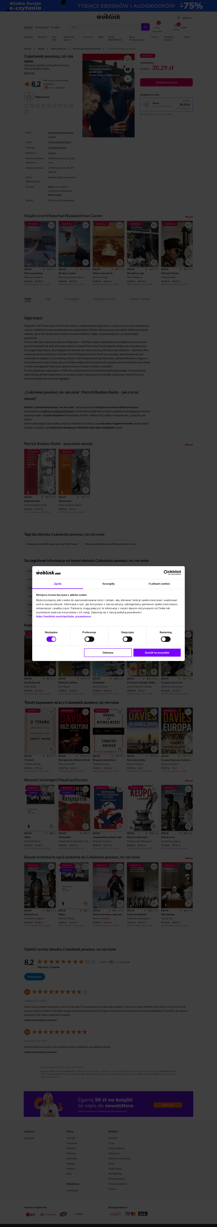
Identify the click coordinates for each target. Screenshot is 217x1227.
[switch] (89, 639)
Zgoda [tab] (58, 583)
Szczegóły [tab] (108, 583)
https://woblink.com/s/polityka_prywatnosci (63, 616)
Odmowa (108, 652)
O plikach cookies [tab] (159, 583)
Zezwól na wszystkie (157, 652)
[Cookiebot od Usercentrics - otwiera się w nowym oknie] (166, 572)
